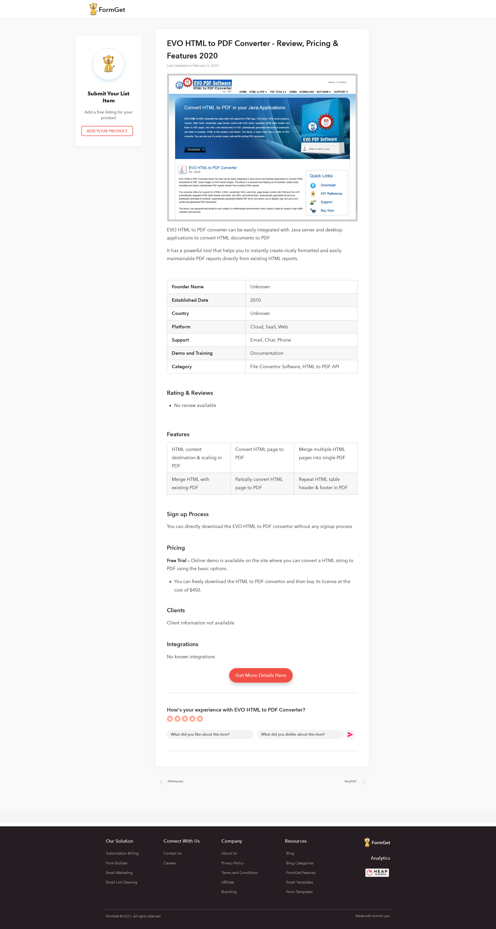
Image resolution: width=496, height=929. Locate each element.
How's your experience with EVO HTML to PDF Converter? (236, 710)
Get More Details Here (261, 675)
